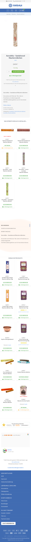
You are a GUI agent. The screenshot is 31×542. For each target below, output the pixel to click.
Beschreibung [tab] (5, 225)
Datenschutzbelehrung (7, 482)
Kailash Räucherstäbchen (23, 372)
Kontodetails (4, 506)
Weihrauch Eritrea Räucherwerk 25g (23, 307)
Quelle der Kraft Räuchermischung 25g (23, 278)
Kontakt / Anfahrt (5, 513)
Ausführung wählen (24, 376)
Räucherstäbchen (20, 14)
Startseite (9, 14)
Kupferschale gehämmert (7, 339)
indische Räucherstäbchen (19, 111)
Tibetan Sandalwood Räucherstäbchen (7, 141)
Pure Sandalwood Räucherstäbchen (7, 372)
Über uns (3, 516)
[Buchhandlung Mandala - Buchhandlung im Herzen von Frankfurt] (15, 5)
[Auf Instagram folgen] (24, 1)
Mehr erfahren (7, 105)
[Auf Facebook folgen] (22, 1)
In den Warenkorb (18, 71)
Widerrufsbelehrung (6, 494)
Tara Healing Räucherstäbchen (7, 401)
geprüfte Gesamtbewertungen (23, 311)
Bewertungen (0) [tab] (5, 231)
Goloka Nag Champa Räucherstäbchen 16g (7, 307)
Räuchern (14, 14)
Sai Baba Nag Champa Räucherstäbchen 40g (7, 278)
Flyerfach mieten (5, 519)
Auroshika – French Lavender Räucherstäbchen (23, 171)
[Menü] (8, 10)
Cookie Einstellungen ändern (15, 467)
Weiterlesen (7, 145)
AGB (2, 476)
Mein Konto (4, 500)
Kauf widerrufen (8, 523)
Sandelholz (11, 111)
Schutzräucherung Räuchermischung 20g (23, 340)
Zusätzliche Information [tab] (8, 228)
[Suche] (12, 10)
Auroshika (5, 113)
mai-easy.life (20, 540)
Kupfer (9, 345)
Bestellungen (4, 503)
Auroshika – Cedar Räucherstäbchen (7, 170)
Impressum (4, 479)
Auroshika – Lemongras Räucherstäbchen (7, 200)
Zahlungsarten (5, 491)
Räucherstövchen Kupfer (23, 400)
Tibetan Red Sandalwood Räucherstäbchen (23, 141)
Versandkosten (15, 81)
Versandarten (4, 488)
